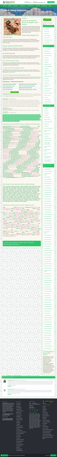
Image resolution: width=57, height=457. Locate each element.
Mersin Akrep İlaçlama (47, 241)
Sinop (33, 118)
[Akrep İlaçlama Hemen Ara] (47, 18)
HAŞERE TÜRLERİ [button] (22, 5)
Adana (3, 114)
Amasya (15, 114)
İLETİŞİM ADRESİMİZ (50, 2)
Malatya (39, 117)
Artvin (23, 114)
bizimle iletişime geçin (11, 72)
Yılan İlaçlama (46, 83)
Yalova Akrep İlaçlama (47, 339)
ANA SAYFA (4, 5)
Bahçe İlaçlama (46, 123)
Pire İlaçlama (46, 62)
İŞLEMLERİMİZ (38, 5)
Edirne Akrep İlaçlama (47, 216)
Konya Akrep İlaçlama (47, 261)
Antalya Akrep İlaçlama (48, 183)
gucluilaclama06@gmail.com (40, 2)
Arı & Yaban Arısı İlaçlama (48, 93)
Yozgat (18, 119)
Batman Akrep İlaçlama (48, 328)
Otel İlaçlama (46, 110)
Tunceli (8, 119)
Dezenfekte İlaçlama (47, 35)
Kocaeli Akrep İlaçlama (47, 259)
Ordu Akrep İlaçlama (47, 284)
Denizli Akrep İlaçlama (47, 212)
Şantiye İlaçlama (47, 133)
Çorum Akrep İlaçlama (47, 209)
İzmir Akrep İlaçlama (47, 246)
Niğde (20, 118)
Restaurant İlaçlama (47, 119)
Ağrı (13, 114)
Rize (24, 118)
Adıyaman (6, 114)
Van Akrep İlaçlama (47, 313)
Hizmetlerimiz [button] (15, 5)
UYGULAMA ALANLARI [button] (30, 5)
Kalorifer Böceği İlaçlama (48, 88)
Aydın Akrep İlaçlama (47, 187)
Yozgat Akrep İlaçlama (47, 315)
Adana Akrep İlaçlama (47, 169)
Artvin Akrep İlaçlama (47, 185)
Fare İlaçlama (46, 57)
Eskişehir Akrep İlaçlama (48, 225)
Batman (35, 119)
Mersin (11, 117)
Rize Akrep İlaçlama (47, 286)
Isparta (8, 117)
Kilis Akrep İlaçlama (47, 343)
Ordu (22, 118)
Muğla (13, 118)
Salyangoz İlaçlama (47, 99)
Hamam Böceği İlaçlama (48, 66)
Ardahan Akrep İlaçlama (48, 335)
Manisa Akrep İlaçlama (47, 268)
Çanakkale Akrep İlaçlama (48, 205)
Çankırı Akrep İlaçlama (47, 207)
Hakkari (4, 117)
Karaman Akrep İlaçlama (48, 324)
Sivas (35, 118)
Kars (17, 117)
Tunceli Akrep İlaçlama (47, 306)
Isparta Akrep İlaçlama (47, 239)
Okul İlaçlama (46, 126)
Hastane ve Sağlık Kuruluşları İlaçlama (48, 429)
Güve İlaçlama (46, 78)
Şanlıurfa (11, 119)
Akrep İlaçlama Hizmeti (11, 126)
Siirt (31, 118)
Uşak (13, 119)
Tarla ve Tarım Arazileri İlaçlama (47, 434)
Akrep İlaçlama (46, 59)
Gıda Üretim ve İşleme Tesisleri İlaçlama (48, 435)
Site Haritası (44, 403)
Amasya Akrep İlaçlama (48, 179)
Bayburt (26, 119)
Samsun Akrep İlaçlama (48, 291)
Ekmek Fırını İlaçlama (47, 140)
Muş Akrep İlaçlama (47, 278)
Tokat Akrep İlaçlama (47, 302)
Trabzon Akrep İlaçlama (48, 304)
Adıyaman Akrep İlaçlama (48, 171)
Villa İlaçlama (46, 136)
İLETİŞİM (49, 5)
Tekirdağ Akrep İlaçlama (48, 300)
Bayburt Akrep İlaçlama (48, 321)
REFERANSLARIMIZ (44, 5)
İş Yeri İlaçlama (46, 112)
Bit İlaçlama (46, 97)
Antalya (20, 114)
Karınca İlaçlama (47, 80)
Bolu (36, 114)
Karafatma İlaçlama (47, 95)
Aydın (25, 114)
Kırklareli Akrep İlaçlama (48, 254)
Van (15, 119)
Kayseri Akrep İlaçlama (47, 252)
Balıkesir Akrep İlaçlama (48, 190)
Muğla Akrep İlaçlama (47, 275)
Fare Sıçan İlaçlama (47, 48)
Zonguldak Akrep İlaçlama (48, 317)
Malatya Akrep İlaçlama (48, 265)
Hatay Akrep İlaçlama (47, 237)
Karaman (29, 119)
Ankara (18, 114)
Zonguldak (21, 119)
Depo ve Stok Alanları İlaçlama (47, 431)
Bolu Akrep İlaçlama (47, 198)
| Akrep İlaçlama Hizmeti (8, 207)
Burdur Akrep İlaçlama (47, 201)
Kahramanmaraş (7, 118)
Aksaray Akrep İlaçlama (48, 319)
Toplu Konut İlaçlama (47, 138)
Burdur (39, 114)
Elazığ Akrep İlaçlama (47, 218)
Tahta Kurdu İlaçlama (47, 70)
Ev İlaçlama (46, 108)
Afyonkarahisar (10, 114)
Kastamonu (20, 117)
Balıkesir (28, 114)
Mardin (11, 118)
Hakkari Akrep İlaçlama (48, 235)
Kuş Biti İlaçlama (47, 51)
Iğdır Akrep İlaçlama (47, 337)
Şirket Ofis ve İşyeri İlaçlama (46, 421)
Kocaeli (31, 117)
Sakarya (27, 118)
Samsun (29, 118)
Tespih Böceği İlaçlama (48, 101)
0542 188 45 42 (28, 2)
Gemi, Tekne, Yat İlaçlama (48, 128)
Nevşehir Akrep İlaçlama (48, 280)
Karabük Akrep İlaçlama (48, 341)
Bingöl (32, 114)
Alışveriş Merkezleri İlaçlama (46, 432)
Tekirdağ (38, 118)
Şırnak (37, 119)
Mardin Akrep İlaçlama (47, 273)
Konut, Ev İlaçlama (47, 117)
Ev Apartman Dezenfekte (48, 39)
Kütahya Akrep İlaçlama (48, 263)
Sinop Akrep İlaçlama (47, 295)
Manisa (4, 118)
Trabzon (6, 119)
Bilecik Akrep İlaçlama (47, 192)
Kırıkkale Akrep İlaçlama (48, 326)
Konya (34, 117)
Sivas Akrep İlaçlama (47, 297)
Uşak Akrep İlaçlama (47, 310)
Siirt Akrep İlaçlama (47, 293)
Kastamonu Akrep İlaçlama (48, 250)
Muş (15, 118)
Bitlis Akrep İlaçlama (47, 196)
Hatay (6, 117)
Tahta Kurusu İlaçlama (47, 55)
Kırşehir (29, 117)
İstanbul (13, 117)
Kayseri (23, 117)
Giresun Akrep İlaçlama (48, 229)
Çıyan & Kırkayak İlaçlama (48, 76)
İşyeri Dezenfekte (47, 37)
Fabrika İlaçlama (47, 42)
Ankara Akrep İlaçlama (47, 181)
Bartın (39, 119)
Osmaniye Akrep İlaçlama (48, 346)
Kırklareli (26, 117)
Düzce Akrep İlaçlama (47, 348)
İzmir (15, 117)
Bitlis (35, 114)
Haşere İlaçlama (46, 31)
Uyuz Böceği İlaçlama (47, 53)
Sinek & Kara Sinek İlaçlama (20, 439)
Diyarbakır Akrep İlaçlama (48, 214)
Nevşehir (18, 118)
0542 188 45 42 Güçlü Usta (47, 21)
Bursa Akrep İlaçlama (47, 203)
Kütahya (37, 117)
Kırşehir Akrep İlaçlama (47, 257)
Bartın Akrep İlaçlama (47, 332)
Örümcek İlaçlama (47, 90)
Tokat (3, 119)
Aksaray (24, 119)
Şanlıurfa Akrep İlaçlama (48, 308)
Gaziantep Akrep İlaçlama (48, 227)
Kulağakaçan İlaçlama (47, 64)
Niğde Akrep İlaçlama (47, 282)
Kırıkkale (32, 119)
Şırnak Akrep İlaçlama (47, 330)
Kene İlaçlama (46, 68)
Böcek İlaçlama (46, 29)
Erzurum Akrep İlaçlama (48, 223)
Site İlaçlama (46, 115)
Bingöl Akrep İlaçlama (47, 194)
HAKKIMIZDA (10, 5)
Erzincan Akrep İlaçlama (48, 220)
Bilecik (30, 114)
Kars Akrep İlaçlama (47, 248)
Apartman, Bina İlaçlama (48, 121)
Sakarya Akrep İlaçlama (48, 289)
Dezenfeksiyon (46, 33)
